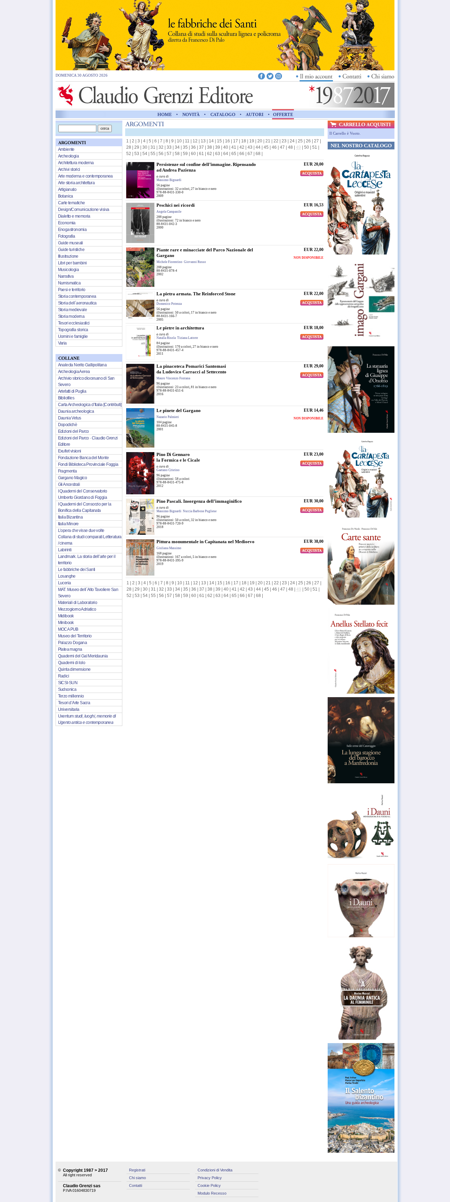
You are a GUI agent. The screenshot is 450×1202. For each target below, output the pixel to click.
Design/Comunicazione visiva (83, 209)
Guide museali (70, 242)
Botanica (65, 196)
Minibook (66, 622)
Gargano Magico (72, 477)
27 (316, 141)
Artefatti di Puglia (72, 391)
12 (195, 141)
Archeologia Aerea (74, 371)
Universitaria (68, 709)
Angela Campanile (168, 211)
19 (251, 141)
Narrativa (66, 276)
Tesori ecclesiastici (74, 323)
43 (250, 147)
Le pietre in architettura (180, 327)
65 (233, 153)
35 (185, 147)
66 (241, 153)
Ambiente (66, 149)
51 (314, 147)
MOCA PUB (68, 629)
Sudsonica (67, 689)
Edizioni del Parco (73, 431)
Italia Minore (68, 523)
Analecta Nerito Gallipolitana (82, 364)
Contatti (135, 1185)
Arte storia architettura (76, 182)
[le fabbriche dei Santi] (225, 68)
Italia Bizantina (70, 517)
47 (282, 147)
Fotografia (66, 236)
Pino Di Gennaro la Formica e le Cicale (178, 457)
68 (258, 153)
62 (209, 153)
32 (161, 147)
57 (169, 153)
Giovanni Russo (195, 262)
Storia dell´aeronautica (77, 303)
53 (136, 153)
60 (193, 153)
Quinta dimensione (74, 669)
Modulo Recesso (212, 1193)
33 (169, 147)
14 (211, 141)
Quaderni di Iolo (71, 662)
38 (209, 147)
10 (179, 141)
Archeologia (68, 156)
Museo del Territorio (75, 636)
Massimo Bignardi (168, 180)
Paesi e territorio (71, 289)
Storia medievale (72, 309)
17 (235, 141)
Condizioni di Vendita (215, 1170)
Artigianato (67, 189)
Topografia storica (73, 329)
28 (128, 147)
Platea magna (70, 649)
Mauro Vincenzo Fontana (173, 378)
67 (250, 153)
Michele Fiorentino (169, 262)
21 (267, 141)
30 (144, 147)
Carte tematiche (71, 202)
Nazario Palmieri (167, 417)
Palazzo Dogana (72, 642)
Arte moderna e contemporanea (85, 176)
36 (193, 147)
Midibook (66, 615)
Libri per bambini (72, 263)
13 (203, 141)
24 (292, 141)
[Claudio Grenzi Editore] (156, 106)
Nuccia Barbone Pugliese (200, 511)
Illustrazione (68, 256)
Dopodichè (67, 424)
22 (276, 141)
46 (274, 147)
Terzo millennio (71, 696)
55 (152, 153)
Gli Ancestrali (69, 484)
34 (177, 147)
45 (266, 147)
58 (177, 153)
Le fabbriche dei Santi (76, 569)
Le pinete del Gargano (178, 410)
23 (284, 141)
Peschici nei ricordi (175, 205)
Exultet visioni (69, 451)
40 (225, 147)
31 (152, 147)
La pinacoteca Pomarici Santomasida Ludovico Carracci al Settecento (191, 369)
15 (219, 141)
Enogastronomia (72, 229)
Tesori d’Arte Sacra (74, 702)
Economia (67, 222)
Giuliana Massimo (168, 548)
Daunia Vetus (69, 418)
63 (217, 153)
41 (233, 147)
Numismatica (69, 283)
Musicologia (68, 269)
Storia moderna (71, 316)
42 (241, 147)
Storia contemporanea (77, 296)
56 (161, 153)
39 (217, 147)
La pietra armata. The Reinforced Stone (196, 293)
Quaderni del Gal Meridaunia (83, 656)
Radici (63, 676)
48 (290, 147)
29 (136, 147)
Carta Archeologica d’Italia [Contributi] (90, 404)
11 (187, 141)
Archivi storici (69, 169)
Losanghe (67, 576)
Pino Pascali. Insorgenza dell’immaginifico (199, 501)
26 (308, 141)
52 (128, 153)
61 (201, 153)
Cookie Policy (209, 1185)
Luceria (64, 582)
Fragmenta (67, 471)
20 (259, 141)
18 (243, 141)
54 (144, 153)
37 (201, 147)
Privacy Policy (210, 1178)
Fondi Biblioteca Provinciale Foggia (88, 464)
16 (227, 141)
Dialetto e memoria (74, 216)
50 (306, 147)
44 (258, 147)
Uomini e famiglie (73, 336)
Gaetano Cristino (168, 470)
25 (300, 141)
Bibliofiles (66, 398)
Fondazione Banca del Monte (83, 457)
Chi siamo (137, 1178)
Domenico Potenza (169, 304)
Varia (62, 343)
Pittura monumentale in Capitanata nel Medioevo (205, 541)
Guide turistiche (71, 249)
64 (225, 153)
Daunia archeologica (76, 411)
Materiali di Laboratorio (77, 602)
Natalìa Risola (166, 338)
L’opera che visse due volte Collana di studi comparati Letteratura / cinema (90, 537)
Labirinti (65, 549)
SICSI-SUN (68, 682)
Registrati (137, 1170)
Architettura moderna (76, 162)
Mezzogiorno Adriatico (77, 609)
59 (185, 153)
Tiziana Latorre (187, 338)
